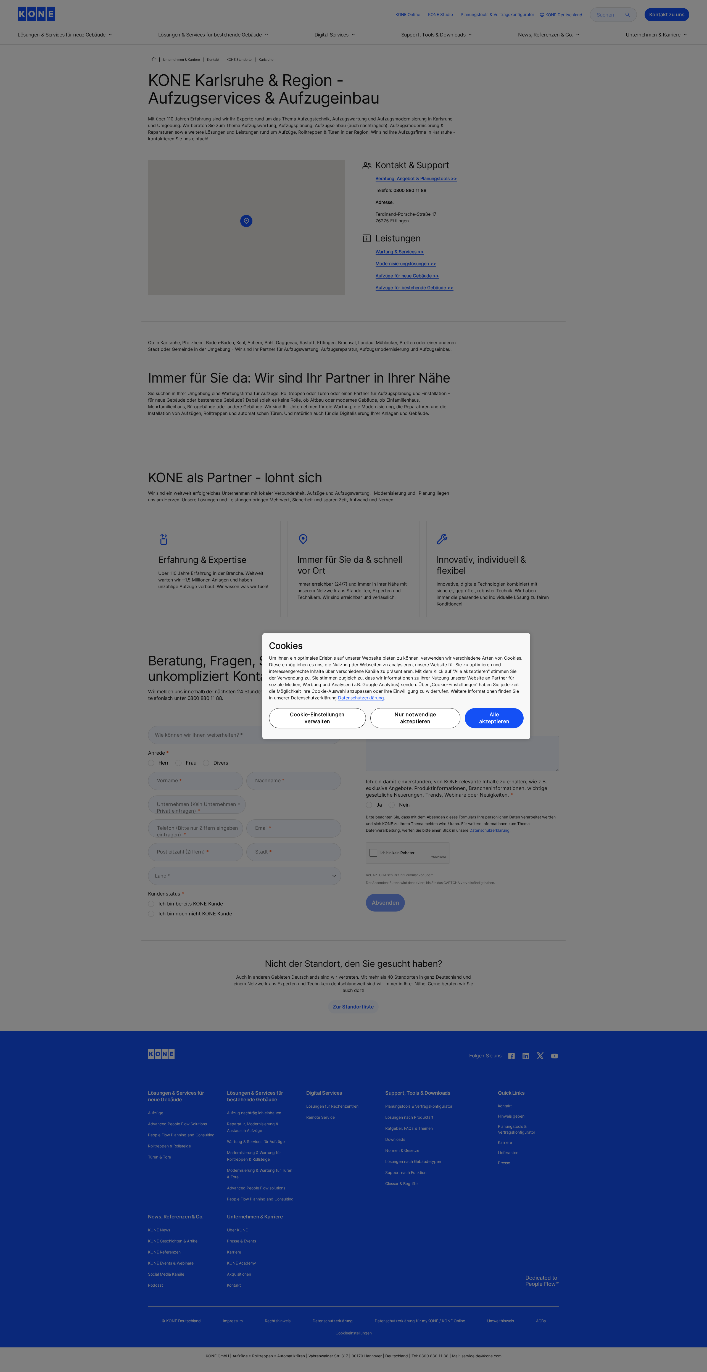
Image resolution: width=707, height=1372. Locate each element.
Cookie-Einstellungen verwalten (317, 718)
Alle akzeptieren (494, 718)
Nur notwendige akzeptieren (415, 718)
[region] (396, 686)
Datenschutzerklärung (361, 698)
